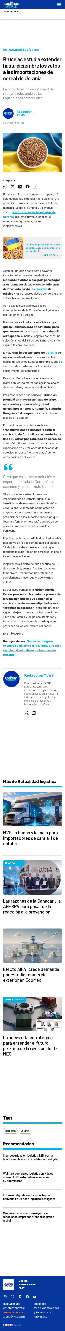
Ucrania (51, 352)
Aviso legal (40, 1317)
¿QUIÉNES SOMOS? (43, 1312)
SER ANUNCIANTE (13, 1312)
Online (23, 1281)
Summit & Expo (28, 1284)
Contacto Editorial (14, 1308)
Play (22, 1288)
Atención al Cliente (14, 1317)
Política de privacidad (46, 1308)
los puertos (39, 289)
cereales (10, 1131)
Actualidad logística (21, 49)
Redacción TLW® (24, 113)
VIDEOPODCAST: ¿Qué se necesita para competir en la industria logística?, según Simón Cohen (31, 14)
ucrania (25, 1131)
